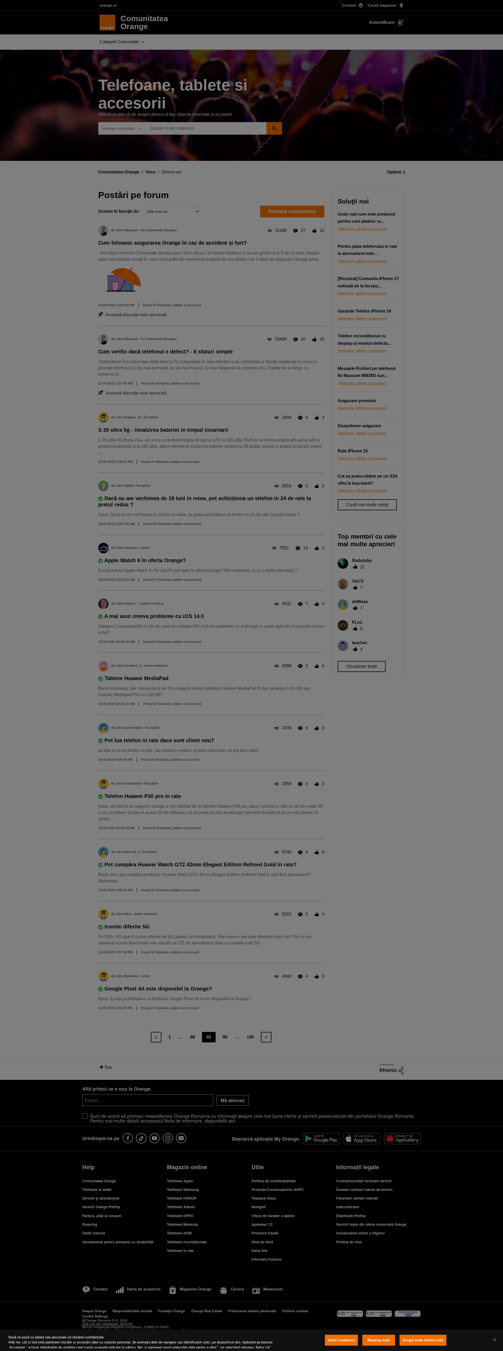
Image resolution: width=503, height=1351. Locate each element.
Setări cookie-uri (341, 1340)
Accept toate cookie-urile (422, 1340)
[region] (251, 1340)
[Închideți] (494, 1339)
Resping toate (379, 1340)
